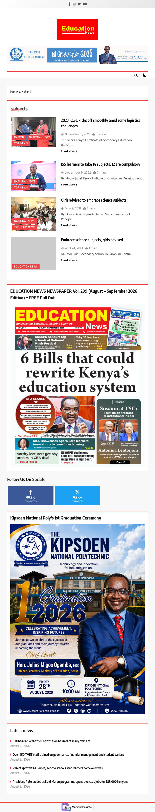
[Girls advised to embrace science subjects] (33, 214)
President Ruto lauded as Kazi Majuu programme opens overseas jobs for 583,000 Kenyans (70, 781)
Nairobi (19, 137)
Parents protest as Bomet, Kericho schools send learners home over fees (58, 768)
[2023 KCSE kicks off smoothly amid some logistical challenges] (33, 132)
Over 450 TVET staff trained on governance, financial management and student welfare (68, 754)
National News (39, 137)
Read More (68, 151)
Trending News (25, 227)
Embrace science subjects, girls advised (92, 239)
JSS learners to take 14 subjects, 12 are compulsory (100, 164)
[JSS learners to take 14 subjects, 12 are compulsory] (33, 176)
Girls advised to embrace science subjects (93, 199)
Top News (21, 143)
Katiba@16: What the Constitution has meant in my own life (51, 741)
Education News (26, 267)
